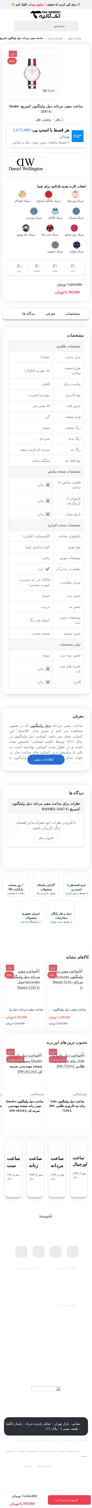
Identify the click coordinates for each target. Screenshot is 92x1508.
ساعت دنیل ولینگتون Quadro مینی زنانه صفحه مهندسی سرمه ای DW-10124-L (25, 1106)
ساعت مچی (74, 38)
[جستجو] (73, 26)
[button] (69, 1500)
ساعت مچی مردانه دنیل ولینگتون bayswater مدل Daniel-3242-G (24, 1009)
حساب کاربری (65, 1268)
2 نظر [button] (59, 119)
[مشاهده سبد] (7, 27)
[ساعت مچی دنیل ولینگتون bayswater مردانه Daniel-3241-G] (67, 984)
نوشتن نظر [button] (43, 119)
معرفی (50, 314)
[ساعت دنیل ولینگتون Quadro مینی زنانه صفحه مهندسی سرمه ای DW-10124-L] (24, 1070)
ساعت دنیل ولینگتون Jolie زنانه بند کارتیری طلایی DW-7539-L (67, 1106)
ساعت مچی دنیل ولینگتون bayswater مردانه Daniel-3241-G (67, 1009)
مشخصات (72, 314)
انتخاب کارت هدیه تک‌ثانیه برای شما (61, 186)
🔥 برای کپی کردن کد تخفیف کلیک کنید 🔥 (46, 4)
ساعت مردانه (55, 38)
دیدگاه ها (29, 314)
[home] (87, 38)
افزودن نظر (46, 838)
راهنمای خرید (66, 1305)
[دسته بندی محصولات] (85, 27)
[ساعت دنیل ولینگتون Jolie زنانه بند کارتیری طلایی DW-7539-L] (67, 1070)
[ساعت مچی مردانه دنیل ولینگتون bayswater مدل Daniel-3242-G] (24, 984)
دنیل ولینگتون (40, 726)
